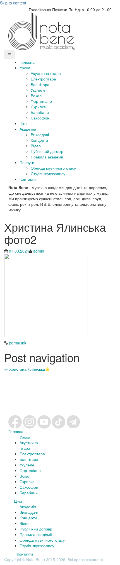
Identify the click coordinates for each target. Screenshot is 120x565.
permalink (17, 343)
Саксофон (40, 118)
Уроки (25, 67)
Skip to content (13, 3)
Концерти (39, 140)
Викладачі (40, 134)
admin (38, 251)
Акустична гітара (46, 73)
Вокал (36, 95)
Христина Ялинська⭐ (27, 369)
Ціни (24, 123)
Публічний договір (47, 151)
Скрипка (38, 106)
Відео (36, 145)
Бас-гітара (40, 84)
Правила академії (47, 157)
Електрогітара (43, 79)
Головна (27, 62)
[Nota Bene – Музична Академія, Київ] (41, 30)
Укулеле (38, 90)
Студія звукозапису (48, 173)
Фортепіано (41, 101)
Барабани (40, 112)
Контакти (28, 179)
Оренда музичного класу (53, 168)
